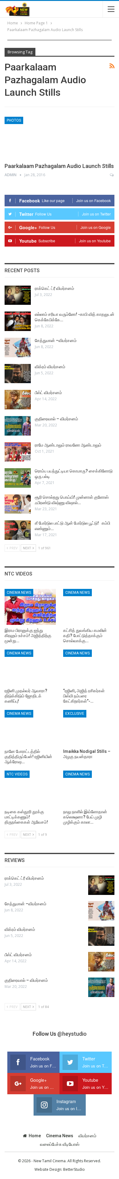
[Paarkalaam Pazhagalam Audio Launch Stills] (37, 137)
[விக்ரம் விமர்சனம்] (18, 373)
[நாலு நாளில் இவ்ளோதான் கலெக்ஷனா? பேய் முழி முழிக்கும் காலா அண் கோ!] (88, 789)
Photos (14, 120)
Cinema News (19, 592)
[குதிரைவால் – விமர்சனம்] (18, 426)
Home (35, 1135)
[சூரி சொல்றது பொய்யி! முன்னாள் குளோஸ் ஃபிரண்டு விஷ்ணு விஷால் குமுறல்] (18, 504)
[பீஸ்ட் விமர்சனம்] (18, 399)
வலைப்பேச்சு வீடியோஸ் (59, 1144)
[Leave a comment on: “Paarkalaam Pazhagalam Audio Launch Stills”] (112, 175)
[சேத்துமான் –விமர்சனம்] (18, 347)
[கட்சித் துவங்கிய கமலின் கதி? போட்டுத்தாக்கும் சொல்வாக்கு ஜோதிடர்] (88, 607)
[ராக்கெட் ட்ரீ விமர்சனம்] (18, 295)
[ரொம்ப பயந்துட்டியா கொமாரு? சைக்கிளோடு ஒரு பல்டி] (18, 478)
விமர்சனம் (87, 1135)
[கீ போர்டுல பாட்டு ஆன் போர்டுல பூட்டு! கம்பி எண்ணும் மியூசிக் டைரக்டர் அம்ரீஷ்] (18, 530)
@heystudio (72, 1034)
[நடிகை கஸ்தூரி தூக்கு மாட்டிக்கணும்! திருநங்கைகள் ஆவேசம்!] (30, 789)
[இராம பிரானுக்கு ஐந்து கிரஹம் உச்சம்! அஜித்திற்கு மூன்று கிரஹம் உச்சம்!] (30, 607)
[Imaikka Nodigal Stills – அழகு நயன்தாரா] (88, 728)
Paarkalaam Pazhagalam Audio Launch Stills (59, 166)
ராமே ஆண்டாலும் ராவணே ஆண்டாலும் (68, 445)
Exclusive (74, 713)
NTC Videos (17, 774)
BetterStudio (74, 1169)
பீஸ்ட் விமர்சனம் (48, 392)
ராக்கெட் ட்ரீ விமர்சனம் (54, 288)
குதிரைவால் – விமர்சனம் (56, 418)
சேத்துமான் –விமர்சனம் (56, 340)
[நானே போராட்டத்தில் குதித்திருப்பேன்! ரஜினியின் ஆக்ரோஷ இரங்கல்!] (30, 728)
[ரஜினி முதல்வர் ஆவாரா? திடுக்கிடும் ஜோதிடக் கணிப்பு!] (30, 668)
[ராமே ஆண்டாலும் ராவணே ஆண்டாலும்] (18, 452)
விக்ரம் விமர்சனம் (50, 366)
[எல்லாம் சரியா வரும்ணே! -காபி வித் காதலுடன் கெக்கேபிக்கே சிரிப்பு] (18, 321)
